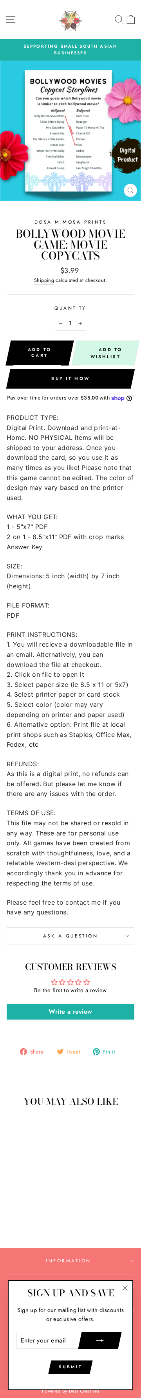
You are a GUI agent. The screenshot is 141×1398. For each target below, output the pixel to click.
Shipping (44, 280)
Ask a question (70, 935)
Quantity (70, 308)
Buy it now (70, 378)
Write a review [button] (70, 1011)
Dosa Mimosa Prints (70, 222)
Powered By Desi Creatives (70, 1390)
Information (68, 1260)
